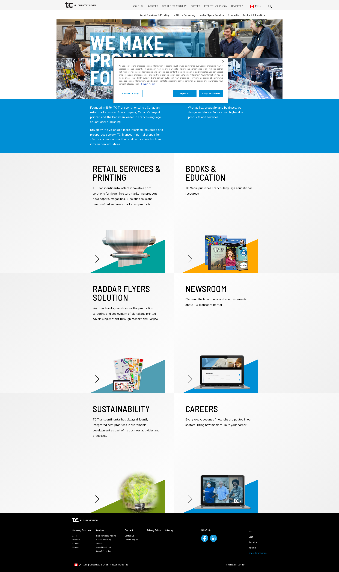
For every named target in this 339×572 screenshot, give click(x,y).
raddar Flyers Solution (211, 15)
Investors (152, 6)
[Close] (223, 61)
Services (100, 530)
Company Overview (81, 530)
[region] (170, 80)
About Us (138, 6)
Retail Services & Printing (154, 15)
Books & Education (253, 15)
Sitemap (169, 530)
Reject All (184, 93)
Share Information (258, 552)
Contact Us (129, 535)
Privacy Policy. (148, 84)
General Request (131, 539)
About (74, 535)
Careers (195, 6)
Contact (129, 530)
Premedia (233, 15)
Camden (241, 564)
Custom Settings (130, 93)
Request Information (215, 6)
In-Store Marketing (184, 15)
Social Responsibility (174, 6)
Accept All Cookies (211, 93)
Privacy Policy (154, 530)
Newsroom (237, 6)
